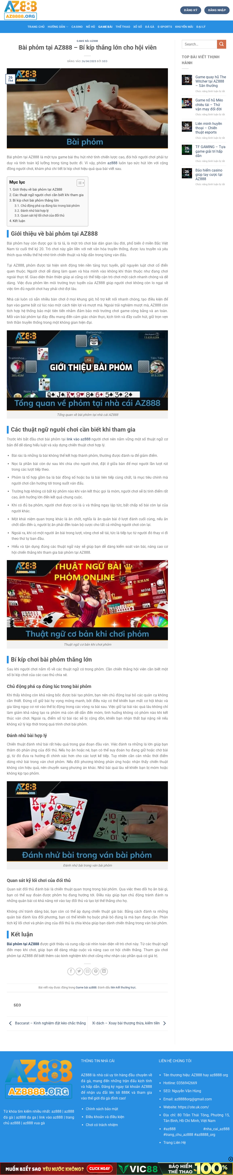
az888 (56, 1111)
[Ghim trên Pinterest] (95, 971)
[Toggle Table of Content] (78, 183)
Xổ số (137, 26)
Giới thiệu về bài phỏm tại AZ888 (37, 189)
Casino (77, 26)
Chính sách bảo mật (102, 1109)
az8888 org (219, 1075)
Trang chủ (36, 26)
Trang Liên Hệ (174, 1142)
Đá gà (149, 26)
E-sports (165, 26)
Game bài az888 (87, 41)
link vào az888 (51, 1117)
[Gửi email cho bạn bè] (87, 971)
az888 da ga (26, 1117)
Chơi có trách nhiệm (102, 1125)
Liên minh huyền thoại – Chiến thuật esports (208, 127)
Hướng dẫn (56, 26)
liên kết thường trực (123, 987)
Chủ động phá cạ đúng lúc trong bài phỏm (50, 205)
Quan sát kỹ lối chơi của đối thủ (42, 215)
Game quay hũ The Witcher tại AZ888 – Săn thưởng (210, 81)
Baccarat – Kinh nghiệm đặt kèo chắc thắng (50, 1023)
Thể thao (123, 26)
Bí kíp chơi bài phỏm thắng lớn (36, 200)
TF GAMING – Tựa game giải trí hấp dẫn (210, 151)
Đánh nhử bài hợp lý (35, 210)
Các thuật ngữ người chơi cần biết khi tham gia (48, 195)
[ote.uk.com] (26, 10)
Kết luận (19, 221)
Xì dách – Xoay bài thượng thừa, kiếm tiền (126, 1023)
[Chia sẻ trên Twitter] (79, 971)
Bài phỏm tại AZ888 (23, 944)
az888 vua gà (34, 1123)
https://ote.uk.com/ (193, 1107)
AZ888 (86, 1075)
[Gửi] (221, 44)
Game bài (105, 26)
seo (104, 61)
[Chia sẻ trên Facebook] (71, 971)
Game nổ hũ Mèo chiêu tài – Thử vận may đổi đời (209, 104)
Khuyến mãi (184, 26)
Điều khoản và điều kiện (105, 1117)
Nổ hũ (90, 26)
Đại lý (200, 26)
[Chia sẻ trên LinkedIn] (104, 971)
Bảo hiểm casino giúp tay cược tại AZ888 (208, 174)
